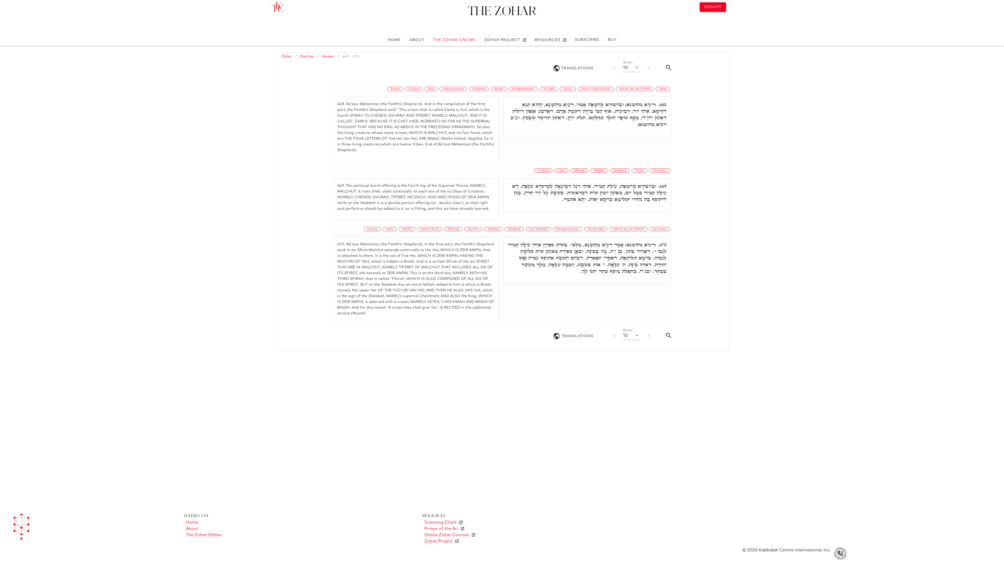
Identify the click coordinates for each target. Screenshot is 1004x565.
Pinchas (307, 56)
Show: (628, 62)
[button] (631, 68)
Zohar (287, 56)
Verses (328, 56)
